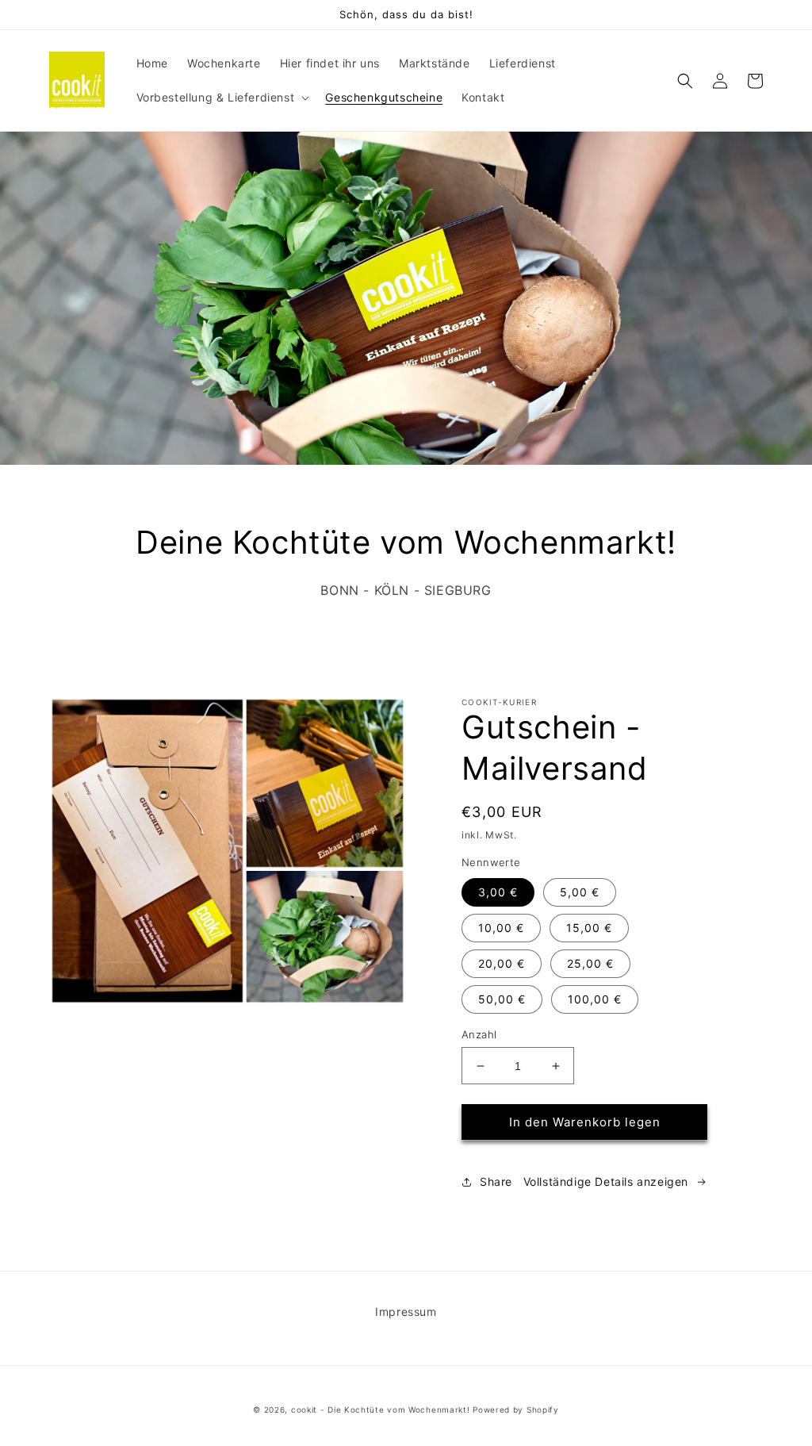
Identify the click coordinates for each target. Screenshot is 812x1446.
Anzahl (479, 1034)
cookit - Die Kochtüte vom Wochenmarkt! (380, 1409)
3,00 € (498, 892)
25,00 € (590, 963)
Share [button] (496, 1181)
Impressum (405, 1311)
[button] (221, 97)
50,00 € (502, 999)
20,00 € (501, 963)
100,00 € (595, 999)
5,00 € (579, 892)
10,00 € (501, 927)
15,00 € (589, 927)
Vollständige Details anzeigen (605, 1181)
